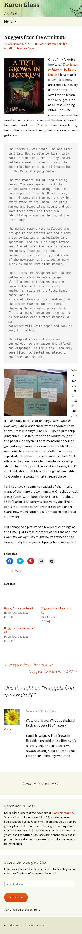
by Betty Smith (63, 69)
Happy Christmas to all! (18, 608)
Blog (41, 44)
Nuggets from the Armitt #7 (53, 671)
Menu (8, 21)
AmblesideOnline (62, 813)
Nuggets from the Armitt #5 (28, 664)
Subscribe (16, 897)
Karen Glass (27, 48)
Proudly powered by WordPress (24, 925)
